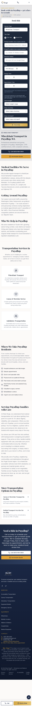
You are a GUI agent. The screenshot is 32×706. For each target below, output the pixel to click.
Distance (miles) (8, 56)
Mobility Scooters (5, 619)
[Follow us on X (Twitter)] (6, 586)
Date (5, 65)
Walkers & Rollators (6, 622)
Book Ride (17, 124)
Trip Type (7, 34)
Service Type (8, 26)
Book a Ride (23, 703)
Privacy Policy (3, 673)
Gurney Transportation (7, 597)
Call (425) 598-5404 (17, 151)
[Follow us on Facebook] (2, 586)
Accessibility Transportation (8, 594)
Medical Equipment (6, 629)
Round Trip (19, 37)
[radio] (5, 38)
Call (8, 703)
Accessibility (20, 672)
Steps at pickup (8, 108)
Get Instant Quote (17, 156)
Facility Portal (28, 673)
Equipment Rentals (6, 604)
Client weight (8, 100)
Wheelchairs (4, 616)
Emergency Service (6, 607)
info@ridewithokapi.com (9, 638)
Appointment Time (9, 82)
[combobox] (16, 29)
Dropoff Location (15, 49)
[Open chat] (29, 697)
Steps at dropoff (9, 116)
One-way (9, 37)
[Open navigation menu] (29, 2)
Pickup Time (7, 73)
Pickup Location (14, 41)
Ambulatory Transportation (8, 601)
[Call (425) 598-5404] (18, 2)
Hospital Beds (4, 626)
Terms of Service (11, 673)
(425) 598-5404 (7, 636)
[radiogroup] (16, 38)
